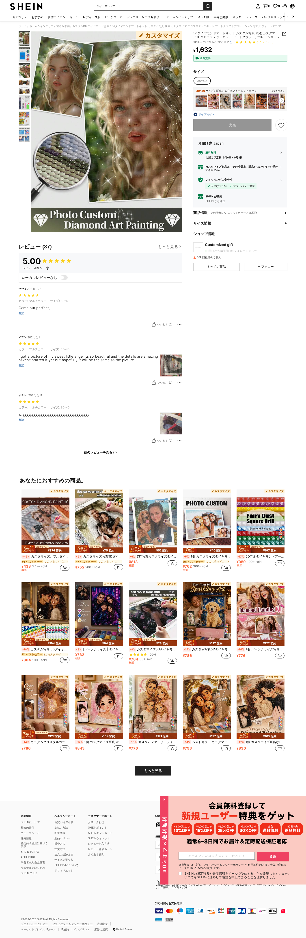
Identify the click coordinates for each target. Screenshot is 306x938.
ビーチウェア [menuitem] (113, 17)
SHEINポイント (97, 827)
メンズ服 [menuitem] (203, 17)
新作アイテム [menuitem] (56, 17)
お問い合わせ (96, 822)
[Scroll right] (293, 17)
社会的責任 (27, 827)
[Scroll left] (287, 17)
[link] (266, 6)
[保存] (281, 125)
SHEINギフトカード (100, 833)
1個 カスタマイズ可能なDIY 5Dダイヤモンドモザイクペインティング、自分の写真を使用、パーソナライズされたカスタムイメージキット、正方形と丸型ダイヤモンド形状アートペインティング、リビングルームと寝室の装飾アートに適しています (260, 742)
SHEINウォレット (99, 838)
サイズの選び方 (63, 859)
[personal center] (258, 6)
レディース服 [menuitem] (91, 17)
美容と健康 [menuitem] (220, 17)
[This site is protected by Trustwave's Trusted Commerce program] (158, 919)
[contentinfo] (222, 911)
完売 (232, 125)
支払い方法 (61, 827)
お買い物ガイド (63, 822)
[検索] (207, 6)
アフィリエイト (63, 870)
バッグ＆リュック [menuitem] (273, 17)
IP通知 (65, 929)
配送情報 (59, 833)
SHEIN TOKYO (30, 851)
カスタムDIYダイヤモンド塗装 (90, 26)
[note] (45, 549)
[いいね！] (153, 324)
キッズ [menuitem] (237, 17)
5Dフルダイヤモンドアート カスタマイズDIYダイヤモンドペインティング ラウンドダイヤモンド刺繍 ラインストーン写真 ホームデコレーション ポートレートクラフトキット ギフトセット (260, 556)
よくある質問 (96, 854)
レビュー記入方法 (99, 843)
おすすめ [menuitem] (37, 17)
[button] (284, 6)
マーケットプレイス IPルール (38, 929)
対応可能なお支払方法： (170, 903)
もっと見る (153, 771)
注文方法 (59, 849)
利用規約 (102, 923)
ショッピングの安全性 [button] (218, 179)
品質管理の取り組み (33, 868)
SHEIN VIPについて (66, 865)
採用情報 (26, 838)
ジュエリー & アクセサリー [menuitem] (144, 17)
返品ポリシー (62, 838)
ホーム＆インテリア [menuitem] (180, 17)
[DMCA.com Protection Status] (169, 919)
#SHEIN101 (28, 857)
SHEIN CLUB (29, 873)
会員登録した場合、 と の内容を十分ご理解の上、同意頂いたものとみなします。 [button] (232, 866)
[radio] (202, 81)
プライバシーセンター (34, 923)
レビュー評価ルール (100, 849)
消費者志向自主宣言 (33, 862)
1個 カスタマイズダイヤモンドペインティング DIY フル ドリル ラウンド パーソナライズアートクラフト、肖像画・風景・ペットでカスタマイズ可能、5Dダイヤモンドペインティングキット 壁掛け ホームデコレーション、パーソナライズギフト (207, 556)
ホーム (23, 26)
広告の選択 (101, 929)
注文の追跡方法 (63, 854)
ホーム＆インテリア (41, 26)
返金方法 (59, 843)
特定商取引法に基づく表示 (34, 845)
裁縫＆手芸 (63, 26)
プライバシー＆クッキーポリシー (72, 923)
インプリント (81, 929)
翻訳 (21, 313)
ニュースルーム (30, 833)
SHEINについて (30, 822)
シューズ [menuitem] (251, 17)
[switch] (64, 277)
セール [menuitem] (74, 17)
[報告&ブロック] (179, 324)
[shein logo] (26, 6)
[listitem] (201, 101)
